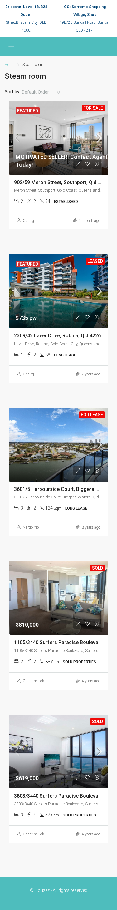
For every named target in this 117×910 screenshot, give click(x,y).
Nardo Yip (31, 527)
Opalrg (28, 220)
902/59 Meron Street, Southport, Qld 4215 (61, 182)
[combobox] (41, 92)
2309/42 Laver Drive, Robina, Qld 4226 (57, 336)
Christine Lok (33, 681)
